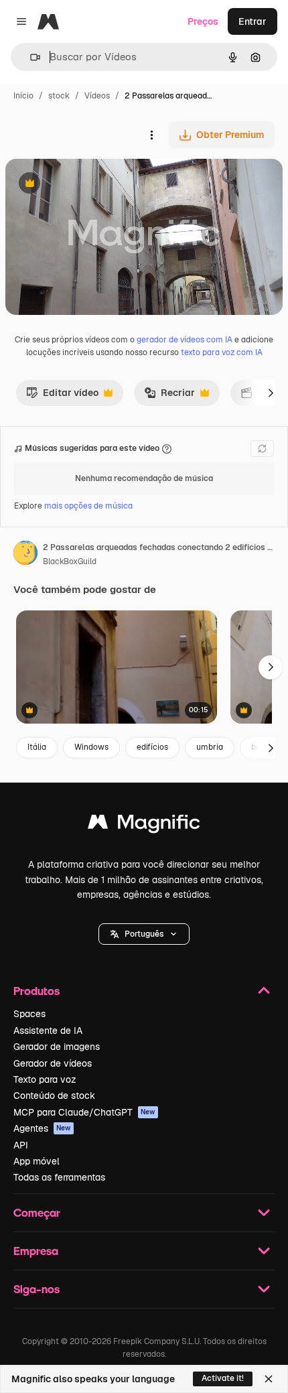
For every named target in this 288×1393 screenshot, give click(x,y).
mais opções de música (88, 506)
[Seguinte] (271, 392)
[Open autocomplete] (29, 57)
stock (59, 95)
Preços (203, 21)
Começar (36, 1212)
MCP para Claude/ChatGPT (84, 1112)
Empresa (35, 1251)
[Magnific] (144, 825)
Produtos (36, 991)
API (20, 1145)
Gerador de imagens (56, 1047)
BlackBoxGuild (69, 561)
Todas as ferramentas (59, 1177)
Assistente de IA (47, 1030)
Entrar (252, 21)
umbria (209, 747)
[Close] (269, 1379)
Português (144, 934)
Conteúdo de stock (54, 1095)
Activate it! (223, 1378)
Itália (36, 747)
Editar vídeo (62, 396)
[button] (144, 934)
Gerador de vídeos (52, 1063)
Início (23, 95)
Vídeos (97, 95)
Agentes (42, 1128)
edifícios (152, 747)
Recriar (169, 396)
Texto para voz (44, 1079)
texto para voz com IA (222, 352)
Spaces (29, 1014)
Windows (91, 747)
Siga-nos (36, 1289)
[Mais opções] (151, 134)
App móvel (36, 1161)
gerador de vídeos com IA (184, 339)
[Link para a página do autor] (25, 555)
